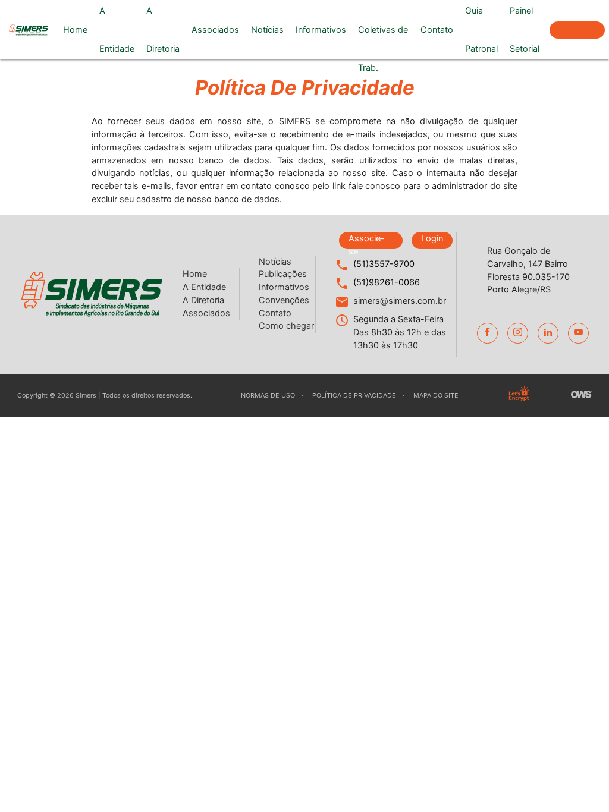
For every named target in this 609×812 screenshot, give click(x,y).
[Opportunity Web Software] (581, 395)
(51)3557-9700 (384, 264)
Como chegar (286, 325)
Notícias (267, 29)
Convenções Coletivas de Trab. (383, 30)
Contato (436, 29)
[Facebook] (487, 333)
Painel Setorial (524, 30)
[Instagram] (517, 333)
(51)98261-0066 (386, 282)
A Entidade (116, 30)
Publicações (283, 274)
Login (432, 238)
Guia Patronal (481, 30)
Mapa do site (436, 395)
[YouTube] (578, 333)
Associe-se (577, 30)
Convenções (284, 300)
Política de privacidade (354, 395)
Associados (215, 29)
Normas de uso (268, 395)
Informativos (321, 29)
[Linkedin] (548, 333)
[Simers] (28, 30)
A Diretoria (163, 30)
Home (75, 29)
